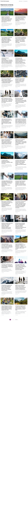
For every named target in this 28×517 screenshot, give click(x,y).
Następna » (16, 319)
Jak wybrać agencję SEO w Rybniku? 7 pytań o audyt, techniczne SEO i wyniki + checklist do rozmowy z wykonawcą (20, 80)
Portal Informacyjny (5, 1)
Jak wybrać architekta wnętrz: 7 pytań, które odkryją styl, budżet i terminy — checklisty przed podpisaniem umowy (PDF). (20, 307)
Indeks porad (20, 1)
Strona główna (25, 1)
